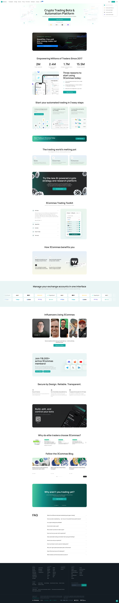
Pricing (80, 567)
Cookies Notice (34, 589)
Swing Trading (40, 583)
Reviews (72, 578)
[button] (117, 601)
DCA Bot (33, 569)
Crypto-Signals (34, 576)
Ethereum (54, 572)
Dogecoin (54, 573)
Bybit (48, 578)
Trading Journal (40, 572)
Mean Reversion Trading (54, 583)
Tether (54, 570)
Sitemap (80, 572)
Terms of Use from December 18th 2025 (44, 589)
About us (72, 567)
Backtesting (40, 569)
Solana (54, 575)
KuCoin (48, 575)
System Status (40, 567)
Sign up (113, 1)
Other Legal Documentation (36, 590)
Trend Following (46, 583)
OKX (48, 573)
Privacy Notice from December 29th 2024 (58, 589)
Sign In (109, 1)
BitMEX (54, 567)
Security (80, 573)
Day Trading (34, 584)
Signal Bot (33, 570)
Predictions (81, 575)
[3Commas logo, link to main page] (4, 2)
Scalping (33, 583)
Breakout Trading (41, 584)
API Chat (62, 569)
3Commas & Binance (74, 572)
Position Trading (61, 583)
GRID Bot (33, 567)
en (116, 1)
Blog (72, 573)
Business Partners (82, 569)
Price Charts (81, 570)
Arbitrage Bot (34, 575)
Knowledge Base (74, 575)
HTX (48, 576)
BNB (53, 576)
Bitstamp (48, 569)
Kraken (54, 569)
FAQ (72, 576)
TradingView (34, 573)
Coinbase (48, 572)
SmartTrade (34, 572)
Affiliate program (74, 570)
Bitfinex (48, 570)
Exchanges (34, 578)
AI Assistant (40, 570)
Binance (48, 567)
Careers (72, 569)
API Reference (63, 567)
